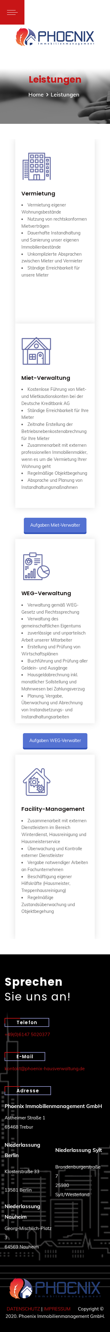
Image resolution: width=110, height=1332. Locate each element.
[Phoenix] (55, 37)
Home (36, 94)
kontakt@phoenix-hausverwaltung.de (45, 1068)
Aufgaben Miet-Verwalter (55, 525)
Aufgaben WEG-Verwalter (55, 740)
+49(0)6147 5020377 (27, 1034)
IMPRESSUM (57, 1309)
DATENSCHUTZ (23, 1309)
